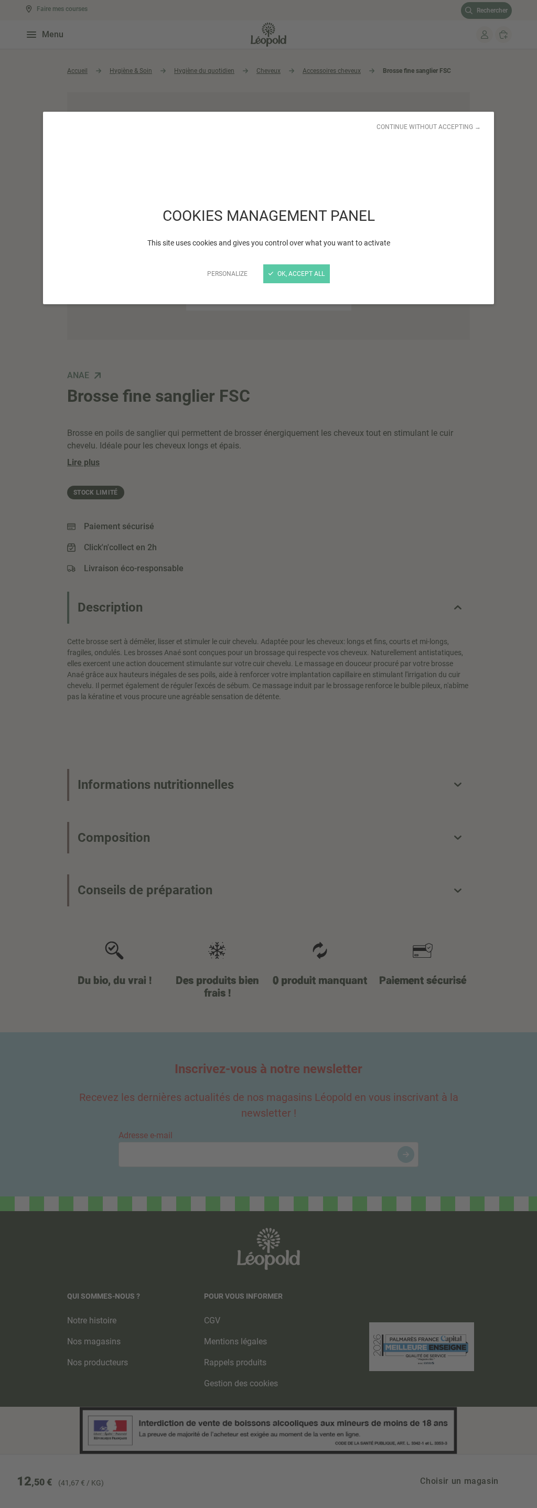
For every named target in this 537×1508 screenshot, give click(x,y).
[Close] (268, 754)
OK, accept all (300, 273)
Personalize (227, 273)
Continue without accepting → (429, 127)
